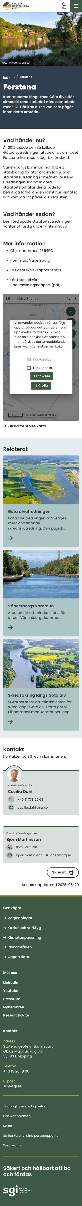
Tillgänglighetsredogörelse (24, 1106)
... (14, 76)
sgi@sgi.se (12, 1086)
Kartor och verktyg (24, 928)
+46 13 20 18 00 (16, 1071)
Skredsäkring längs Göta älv (37, 695)
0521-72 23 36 (26, 847)
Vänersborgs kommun (31, 606)
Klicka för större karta (27, 426)
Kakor (7, 1125)
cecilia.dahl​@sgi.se (33, 807)
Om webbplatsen (17, 1115)
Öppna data (18, 957)
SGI (5, 76)
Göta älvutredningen (29, 511)
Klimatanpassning (24, 937)
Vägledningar (20, 918)
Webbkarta (12, 1145)
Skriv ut (59, 872)
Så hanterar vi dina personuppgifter (31, 1135)
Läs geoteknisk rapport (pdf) (35, 270)
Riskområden (20, 947)
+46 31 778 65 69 (30, 799)
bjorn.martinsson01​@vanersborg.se (43, 855)
